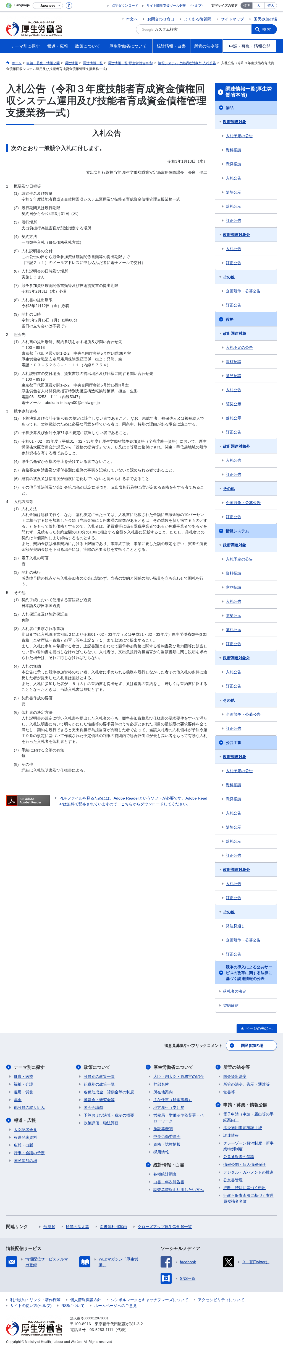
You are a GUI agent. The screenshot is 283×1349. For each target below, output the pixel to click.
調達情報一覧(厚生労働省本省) (249, 92)
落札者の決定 (234, 991)
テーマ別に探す (29, 1067)
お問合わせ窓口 (160, 19)
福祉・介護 (23, 1084)
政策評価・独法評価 (101, 1123)
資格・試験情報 (166, 1144)
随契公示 (233, 192)
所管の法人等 (77, 1227)
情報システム (237, 531)
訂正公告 (233, 220)
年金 (18, 1100)
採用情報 (161, 1152)
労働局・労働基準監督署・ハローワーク (178, 1118)
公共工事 (233, 742)
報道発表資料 (25, 1137)
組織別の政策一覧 (99, 1084)
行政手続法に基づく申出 (244, 1187)
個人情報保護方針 (85, 1300)
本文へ (132, 19)
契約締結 (231, 1005)
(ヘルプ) (196, 5)
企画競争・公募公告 (243, 291)
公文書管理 (233, 1180)
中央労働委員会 (166, 1136)
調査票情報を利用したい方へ (178, 1189)
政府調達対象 (234, 122)
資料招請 (233, 150)
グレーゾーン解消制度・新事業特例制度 (248, 1146)
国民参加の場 (265, 19)
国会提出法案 (235, 1076)
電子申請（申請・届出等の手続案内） (248, 1117)
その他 (229, 277)
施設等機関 (163, 1129)
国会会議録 (93, 1107)
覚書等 (229, 1092)
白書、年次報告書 (168, 1182)
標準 (246, 5)
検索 (267, 29)
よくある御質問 (197, 19)
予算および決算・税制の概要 (109, 1115)
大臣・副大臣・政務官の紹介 (178, 1076)
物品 (230, 107)
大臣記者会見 (25, 1129)
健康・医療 (23, 1076)
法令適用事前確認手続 (242, 1127)
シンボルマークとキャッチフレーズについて (149, 1300)
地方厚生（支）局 (168, 1107)
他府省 (49, 1227)
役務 (230, 319)
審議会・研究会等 (99, 1100)
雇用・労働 (23, 1092)
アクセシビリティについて (221, 1300)
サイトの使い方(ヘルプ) (31, 1305)
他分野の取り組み (29, 1107)
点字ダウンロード (125, 5)
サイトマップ (232, 19)
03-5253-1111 (101, 1329)
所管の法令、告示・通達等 (246, 1084)
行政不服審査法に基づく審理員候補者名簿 (248, 1198)
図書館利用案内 (113, 1227)
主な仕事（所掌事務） (172, 1100)
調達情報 (231, 1135)
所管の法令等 (236, 1067)
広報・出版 (23, 1145)
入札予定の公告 (239, 136)
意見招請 (233, 164)
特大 (271, 5)
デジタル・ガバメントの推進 (248, 1172)
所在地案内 (163, 1092)
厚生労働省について (173, 1067)
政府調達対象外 (236, 234)
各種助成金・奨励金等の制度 (109, 1092)
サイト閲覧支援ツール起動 (166, 5)
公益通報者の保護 (238, 1157)
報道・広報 (25, 1120)
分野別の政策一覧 (99, 1076)
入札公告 (233, 178)
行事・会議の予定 (29, 1153)
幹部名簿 (161, 1084)
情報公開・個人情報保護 (244, 1164)
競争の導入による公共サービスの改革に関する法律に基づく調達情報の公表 (249, 973)
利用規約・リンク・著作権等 (35, 1300)
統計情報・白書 (168, 1165)
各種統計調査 (165, 1174)
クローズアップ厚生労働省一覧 (165, 1227)
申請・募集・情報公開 (245, 1104)
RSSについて (73, 1305)
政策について (97, 1067)
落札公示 (233, 206)
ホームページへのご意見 (115, 1305)
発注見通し (235, 926)
